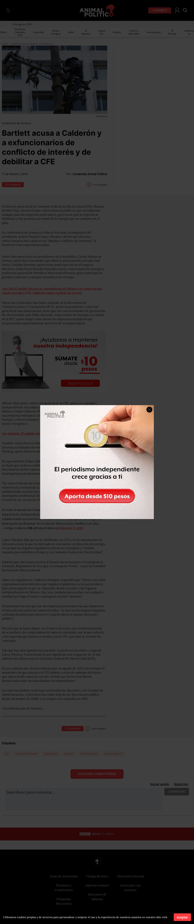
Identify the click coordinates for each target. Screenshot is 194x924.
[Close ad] (149, 410)
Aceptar (182, 917)
